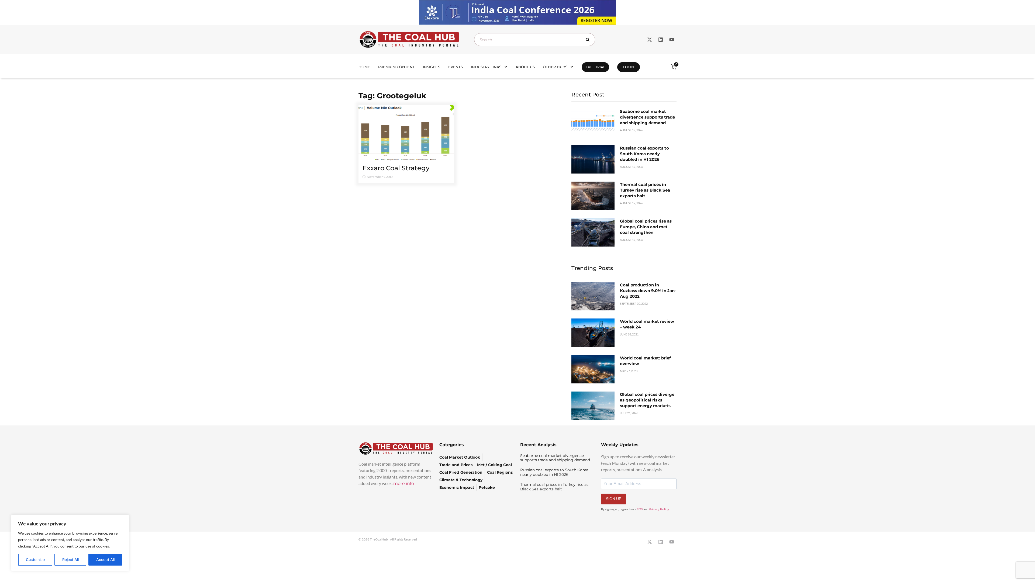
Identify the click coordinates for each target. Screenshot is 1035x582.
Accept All (105, 559)
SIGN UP (613, 499)
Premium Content (396, 67)
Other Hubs (555, 67)
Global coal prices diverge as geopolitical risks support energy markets (647, 400)
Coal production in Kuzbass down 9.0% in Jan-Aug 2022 (648, 290)
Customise (35, 559)
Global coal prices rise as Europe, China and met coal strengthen (646, 227)
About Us (525, 67)
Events (455, 67)
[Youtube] (672, 39)
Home (364, 67)
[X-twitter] (649, 39)
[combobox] (534, 39)
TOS (640, 509)
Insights (431, 67)
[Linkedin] (660, 39)
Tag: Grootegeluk (392, 95)
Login (628, 67)
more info (403, 483)
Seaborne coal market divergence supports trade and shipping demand (647, 117)
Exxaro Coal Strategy (396, 168)
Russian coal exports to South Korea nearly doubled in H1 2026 (644, 154)
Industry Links (486, 67)
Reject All (70, 559)
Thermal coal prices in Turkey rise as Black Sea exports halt (645, 190)
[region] (70, 543)
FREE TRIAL (595, 67)
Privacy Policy (659, 509)
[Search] (589, 39)
